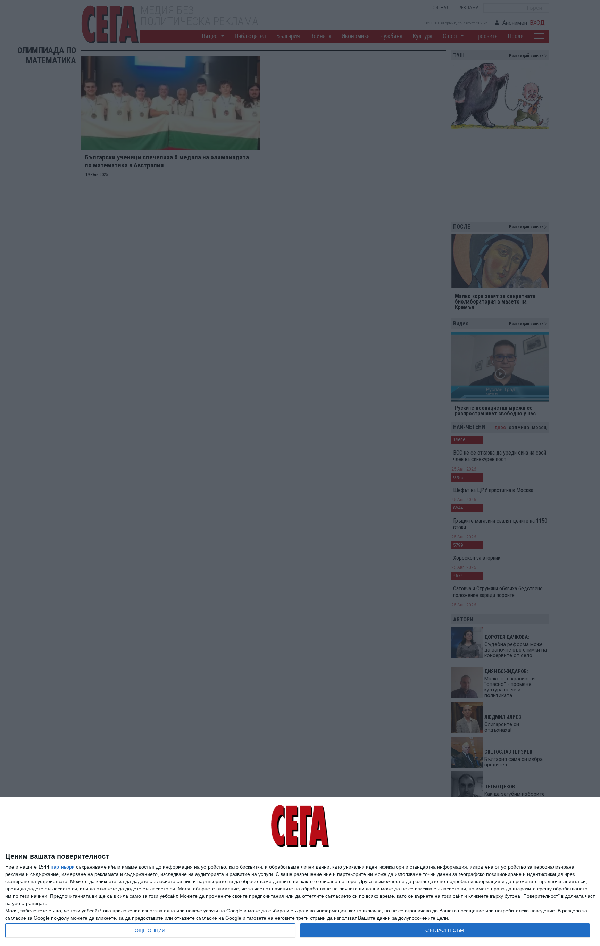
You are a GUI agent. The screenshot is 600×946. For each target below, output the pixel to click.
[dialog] (300, 872)
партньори (63, 866)
